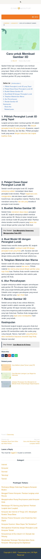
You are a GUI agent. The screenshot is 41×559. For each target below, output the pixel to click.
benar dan (33, 222)
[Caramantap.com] (20, 8)
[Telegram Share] (12, 355)
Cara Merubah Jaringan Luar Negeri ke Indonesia (24, 374)
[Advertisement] (20, 159)
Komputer (4, 468)
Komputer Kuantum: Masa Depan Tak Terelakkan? (19, 524)
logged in (14, 452)
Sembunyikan (16, 83)
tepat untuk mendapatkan (23, 315)
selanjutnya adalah (8, 191)
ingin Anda (20, 295)
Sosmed (4, 471)
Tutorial (4, 478)
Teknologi (4, 475)
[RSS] (20, 2)
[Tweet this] (6, 355)
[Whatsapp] (16, 355)
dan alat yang (23, 201)
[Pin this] (9, 355)
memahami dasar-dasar (19, 212)
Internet (4, 464)
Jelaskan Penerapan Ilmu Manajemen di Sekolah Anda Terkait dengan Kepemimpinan (25, 383)
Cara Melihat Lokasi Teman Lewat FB (23, 365)
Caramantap (10, 434)
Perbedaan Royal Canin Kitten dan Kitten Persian (9, 441)
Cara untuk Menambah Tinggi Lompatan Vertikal (31, 441)
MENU (36, 17)
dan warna (25, 266)
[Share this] (2, 355)
